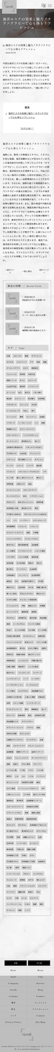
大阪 (8, 886)
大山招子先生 (12, 386)
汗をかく (26, 874)
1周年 (17, 867)
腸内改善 (33, 618)
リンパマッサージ (13, 679)
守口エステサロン (26, 593)
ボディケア (11, 715)
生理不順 (10, 843)
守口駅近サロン (12, 861)
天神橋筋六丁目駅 (28, 861)
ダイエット (11, 910)
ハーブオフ (35, 679)
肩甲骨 (22, 374)
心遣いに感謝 (30, 697)
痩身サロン (11, 587)
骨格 (26, 813)
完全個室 (43, 618)
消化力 (39, 563)
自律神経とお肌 (12, 508)
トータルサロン (19, 624)
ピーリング (11, 392)
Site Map (41, 1022)
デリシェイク (35, 453)
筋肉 (29, 715)
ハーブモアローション (15, 685)
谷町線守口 (22, 618)
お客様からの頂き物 (14, 697)
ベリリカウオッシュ (30, 435)
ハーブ (25, 679)
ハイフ (27, 910)
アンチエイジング (25, 551)
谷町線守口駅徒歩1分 (14, 447)
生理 (40, 837)
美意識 (22, 880)
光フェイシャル (12, 782)
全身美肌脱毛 (12, 648)
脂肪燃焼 (21, 715)
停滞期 (42, 606)
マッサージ (37, 673)
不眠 (23, 606)
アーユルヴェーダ (13, 411)
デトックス (24, 405)
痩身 (26, 356)
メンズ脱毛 (11, 691)
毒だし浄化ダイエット (25, 478)
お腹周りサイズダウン (15, 740)
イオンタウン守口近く (34, 447)
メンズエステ (23, 660)
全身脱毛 (41, 861)
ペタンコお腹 (42, 642)
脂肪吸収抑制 (32, 819)
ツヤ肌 (22, 770)
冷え (16, 581)
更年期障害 (11, 526)
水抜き (9, 758)
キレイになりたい (13, 496)
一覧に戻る (27, 271)
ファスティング (24, 673)
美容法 (9, 581)
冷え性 (30, 587)
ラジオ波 (26, 794)
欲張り (15, 764)
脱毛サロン (11, 545)
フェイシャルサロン (14, 539)
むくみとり (34, 843)
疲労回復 (10, 849)
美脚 (34, 904)
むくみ (24, 898)
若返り (9, 630)
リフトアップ (33, 386)
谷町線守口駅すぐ (28, 581)
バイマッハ (41, 776)
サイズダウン (32, 740)
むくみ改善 (42, 630)
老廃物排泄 (19, 819)
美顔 (15, 886)
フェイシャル (12, 374)
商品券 (9, 398)
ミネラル (30, 727)
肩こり (37, 441)
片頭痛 (35, 532)
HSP (43, 788)
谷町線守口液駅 (27, 782)
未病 (8, 703)
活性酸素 (35, 545)
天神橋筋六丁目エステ (38, 825)
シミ (8, 520)
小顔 (16, 898)
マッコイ (10, 465)
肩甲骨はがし (27, 441)
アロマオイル (12, 405)
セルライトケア (19, 746)
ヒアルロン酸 (12, 770)
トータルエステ (32, 685)
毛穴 (20, 392)
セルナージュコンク (35, 746)
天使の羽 (31, 374)
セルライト (34, 898)
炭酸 (43, 423)
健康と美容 (36, 813)
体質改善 (10, 484)
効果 (38, 362)
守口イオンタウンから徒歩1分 (35, 514)
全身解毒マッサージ (34, 800)
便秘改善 (35, 557)
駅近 (36, 508)
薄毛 (26, 709)
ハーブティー (25, 520)
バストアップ (22, 362)
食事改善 (41, 636)
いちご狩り (11, 557)
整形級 (39, 465)
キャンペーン (31, 417)
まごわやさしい (29, 636)
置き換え (10, 569)
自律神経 (41, 398)
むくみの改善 (20, 630)
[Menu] (50, 5)
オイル (22, 380)
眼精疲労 (35, 709)
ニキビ (30, 770)
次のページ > (44, 271)
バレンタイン (23, 575)
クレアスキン (22, 569)
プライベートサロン (14, 813)
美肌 (20, 910)
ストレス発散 (18, 703)
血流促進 (10, 563)
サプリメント (37, 356)
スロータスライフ (30, 490)
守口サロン (11, 618)
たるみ (27, 904)
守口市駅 (10, 837)
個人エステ (41, 880)
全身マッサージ (37, 752)
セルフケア (42, 886)
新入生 (22, 648)
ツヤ (44, 471)
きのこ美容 (11, 788)
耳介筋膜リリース (24, 459)
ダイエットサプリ (13, 368)
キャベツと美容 (34, 624)
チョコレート (12, 880)
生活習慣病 (36, 575)
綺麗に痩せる (42, 587)
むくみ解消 (11, 551)
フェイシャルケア (21, 758)
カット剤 (10, 478)
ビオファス (11, 459)
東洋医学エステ (27, 831)
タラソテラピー (27, 721)
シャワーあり (22, 843)
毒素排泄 (25, 612)
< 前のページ (10, 271)
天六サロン (22, 825)
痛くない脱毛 (12, 593)
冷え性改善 (21, 563)
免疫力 (30, 563)
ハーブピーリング (24, 423)
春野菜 (34, 612)
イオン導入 (37, 392)
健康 (8, 764)
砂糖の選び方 (37, 660)
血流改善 (21, 587)
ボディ (32, 855)
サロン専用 (26, 764)
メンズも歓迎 (33, 666)
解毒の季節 (21, 654)
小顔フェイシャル (13, 794)
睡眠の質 (21, 892)
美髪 (28, 532)
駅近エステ (41, 593)
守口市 (34, 405)
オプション (39, 459)
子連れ (24, 855)
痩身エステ (32, 606)
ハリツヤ (30, 465)
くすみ (30, 776)
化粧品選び (11, 575)
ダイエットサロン (31, 539)
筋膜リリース (11, 380)
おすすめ (10, 362)
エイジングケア (12, 612)
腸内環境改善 (23, 545)
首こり (44, 709)
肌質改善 (40, 502)
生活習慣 (33, 569)
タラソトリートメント (15, 727)
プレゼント (11, 471)
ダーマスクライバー (39, 758)
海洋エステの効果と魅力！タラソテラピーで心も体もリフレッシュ (28, 115)
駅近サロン (11, 673)
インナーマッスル (13, 874)
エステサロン (23, 691)
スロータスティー (13, 435)
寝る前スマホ (27, 508)
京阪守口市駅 (12, 733)
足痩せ (44, 648)
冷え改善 (31, 630)
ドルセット (22, 526)
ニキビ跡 (40, 770)
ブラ (31, 362)
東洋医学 (20, 800)
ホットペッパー (12, 441)
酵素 (21, 417)
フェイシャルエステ (14, 642)
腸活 (38, 782)
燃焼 (8, 746)
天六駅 (9, 867)
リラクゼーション (36, 496)
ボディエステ (25, 733)
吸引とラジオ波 (39, 794)
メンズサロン (38, 874)
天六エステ (11, 825)
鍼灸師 (22, 386)
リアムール (34, 526)
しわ (23, 776)
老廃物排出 (11, 660)
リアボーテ (11, 423)
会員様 (42, 417)
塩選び (9, 819)
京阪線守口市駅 (32, 807)
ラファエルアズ (12, 606)
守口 (38, 892)
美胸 (45, 362)
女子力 (30, 880)
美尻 (41, 904)
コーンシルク (11, 417)
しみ (16, 776)
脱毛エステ (29, 642)
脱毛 (25, 496)
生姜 (41, 740)
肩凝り (30, 892)
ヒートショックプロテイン (28, 788)
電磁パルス (26, 867)
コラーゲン (37, 764)
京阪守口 (10, 654)
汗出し (25, 411)
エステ (9, 898)
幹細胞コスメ (12, 429)
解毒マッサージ (22, 752)
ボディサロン (41, 831)
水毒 (8, 356)
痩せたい (40, 478)
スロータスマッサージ (15, 807)
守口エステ (11, 502)
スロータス (17, 356)
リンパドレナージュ (14, 904)
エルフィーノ (20, 398)
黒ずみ (27, 392)
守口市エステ (12, 453)
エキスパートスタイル (15, 532)
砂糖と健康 (11, 666)
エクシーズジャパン (27, 429)
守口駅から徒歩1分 (14, 514)
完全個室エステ (12, 721)
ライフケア (11, 892)
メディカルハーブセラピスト (29, 471)
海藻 (38, 727)
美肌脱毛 (35, 368)
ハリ (36, 423)
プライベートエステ (27, 886)
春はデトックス (34, 654)
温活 (30, 484)
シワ (15, 520)
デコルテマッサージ (14, 709)
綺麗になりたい (29, 837)
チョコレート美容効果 (28, 599)
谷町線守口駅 (40, 715)
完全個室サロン (37, 691)
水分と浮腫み (33, 648)
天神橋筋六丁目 (12, 855)
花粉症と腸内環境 (13, 636)
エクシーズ (32, 380)
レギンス (20, 465)
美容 (8, 624)
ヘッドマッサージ (33, 703)
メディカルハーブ (39, 520)
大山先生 (23, 453)
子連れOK (20, 849)
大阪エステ (21, 484)
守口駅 (40, 581)
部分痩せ (31, 398)
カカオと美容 (12, 599)
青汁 (33, 411)
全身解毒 (10, 752)
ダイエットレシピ (13, 490)
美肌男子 (21, 666)
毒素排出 (10, 800)
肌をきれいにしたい (25, 502)
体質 (18, 837)
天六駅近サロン (12, 831)
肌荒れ (9, 776)
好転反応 (41, 697)
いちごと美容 (40, 551)
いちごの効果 (23, 557)
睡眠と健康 (31, 849)
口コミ (25, 368)
